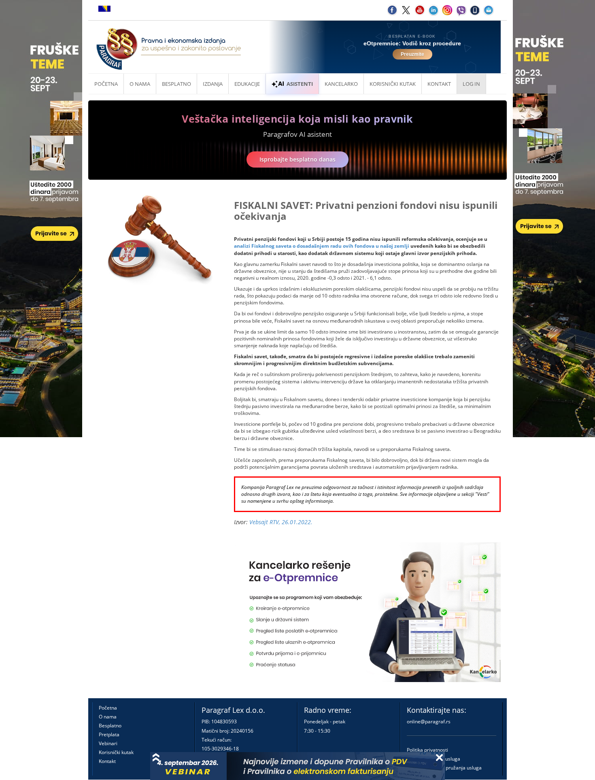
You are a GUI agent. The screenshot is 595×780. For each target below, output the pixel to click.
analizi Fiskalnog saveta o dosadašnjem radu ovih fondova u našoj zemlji (321, 245)
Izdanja (213, 83)
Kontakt (107, 761)
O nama (140, 83)
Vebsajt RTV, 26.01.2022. (280, 522)
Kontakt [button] (439, 83)
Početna (106, 83)
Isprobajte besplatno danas (297, 159)
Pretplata (109, 734)
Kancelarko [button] (341, 83)
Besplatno (176, 83)
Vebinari (108, 743)
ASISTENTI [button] (300, 83)
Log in (471, 83)
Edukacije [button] (247, 83)
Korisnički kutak (116, 752)
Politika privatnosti (427, 749)
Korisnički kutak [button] (393, 83)
